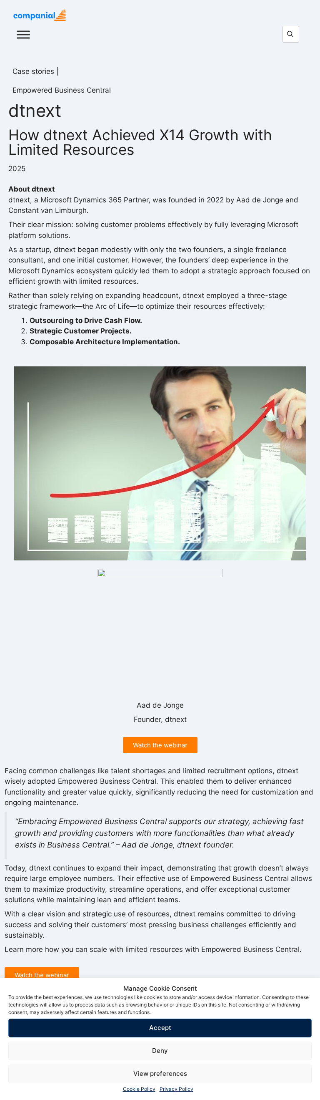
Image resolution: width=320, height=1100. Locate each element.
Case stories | (35, 71)
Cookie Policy (139, 1089)
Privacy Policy (176, 1089)
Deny (160, 1051)
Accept (160, 1028)
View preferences (160, 1073)
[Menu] (23, 34)
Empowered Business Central (61, 90)
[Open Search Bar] (293, 34)
